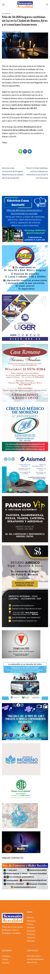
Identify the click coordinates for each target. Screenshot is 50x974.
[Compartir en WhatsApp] (20, 151)
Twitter (5, 959)
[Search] (47, 4)
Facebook (6, 956)
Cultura (30, 924)
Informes (31, 941)
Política (30, 917)
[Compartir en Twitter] (30, 151)
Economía (31, 931)
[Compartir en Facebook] (25, 151)
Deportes (31, 937)
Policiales (31, 934)
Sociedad (6, 13)
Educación (31, 921)
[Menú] (3, 4)
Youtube (5, 963)
